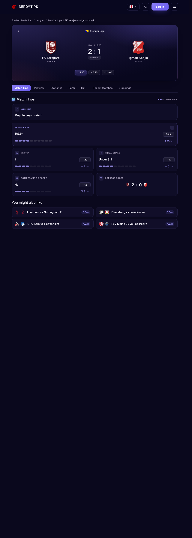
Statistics (56, 87)
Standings (125, 87)
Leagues (40, 20)
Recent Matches (102, 87)
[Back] (18, 31)
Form (72, 87)
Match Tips (21, 87)
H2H (83, 87)
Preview (39, 87)
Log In (160, 6)
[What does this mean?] (172, 128)
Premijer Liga (55, 20)
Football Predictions (22, 20)
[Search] (145, 6)
